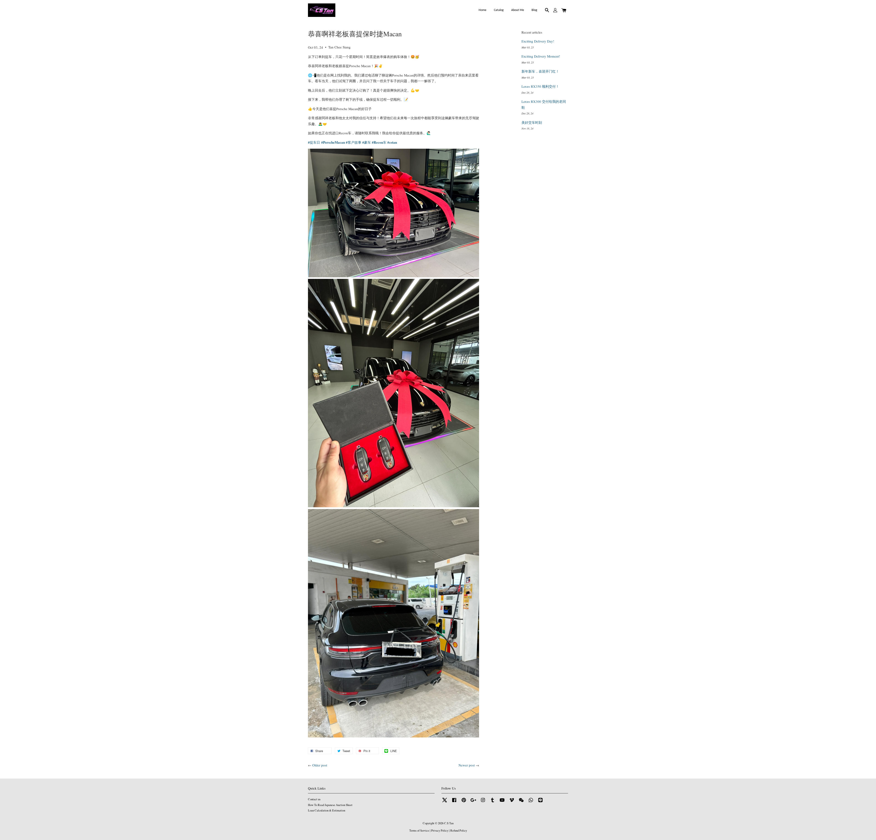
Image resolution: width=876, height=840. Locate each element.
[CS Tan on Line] (540, 802)
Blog (534, 10)
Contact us (314, 799)
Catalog (499, 10)
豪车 (366, 142)
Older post (319, 765)
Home (482, 10)
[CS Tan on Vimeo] (511, 802)
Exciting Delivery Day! (537, 41)
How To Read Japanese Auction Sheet (330, 805)
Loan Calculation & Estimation (326, 810)
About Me (517, 10)
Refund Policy (458, 830)
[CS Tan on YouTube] (502, 802)
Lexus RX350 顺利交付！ (540, 86)
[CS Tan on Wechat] (521, 802)
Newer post (467, 765)
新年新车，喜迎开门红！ (540, 71)
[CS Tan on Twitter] (444, 802)
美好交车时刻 (531, 122)
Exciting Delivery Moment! (540, 56)
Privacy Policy (439, 830)
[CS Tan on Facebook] (454, 802)
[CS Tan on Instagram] (483, 802)
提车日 (314, 142)
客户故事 (353, 142)
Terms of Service (419, 830)
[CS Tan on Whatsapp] (531, 802)
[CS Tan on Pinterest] (464, 802)
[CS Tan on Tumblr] (492, 802)
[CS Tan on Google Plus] (473, 802)
